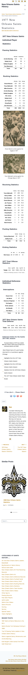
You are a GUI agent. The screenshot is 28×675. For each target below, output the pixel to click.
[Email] (25, 1)
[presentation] (14, 481)
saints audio (5, 600)
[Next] (24, 488)
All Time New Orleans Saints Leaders (13, 560)
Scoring (4, 607)
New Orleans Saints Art (9, 574)
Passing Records (7, 595)
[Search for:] (14, 521)
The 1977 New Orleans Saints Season (22, 448)
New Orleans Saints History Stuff (12, 581)
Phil (10, 407)
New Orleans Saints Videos (10, 590)
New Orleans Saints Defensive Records (13, 577)
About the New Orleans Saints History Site (16, 661)
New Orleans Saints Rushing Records (13, 584)
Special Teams (6, 611)
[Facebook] (13, 1)
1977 (3, 401)
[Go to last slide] (4, 488)
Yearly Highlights (7, 614)
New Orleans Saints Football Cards (12, 579)
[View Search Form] (25, 9)
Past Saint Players (7, 597)
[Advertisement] (14, 539)
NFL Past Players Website (20, 656)
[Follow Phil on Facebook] (10, 439)
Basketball (5, 563)
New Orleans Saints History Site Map (17, 659)
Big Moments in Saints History (11, 565)
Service (4, 609)
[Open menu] (25, 5)
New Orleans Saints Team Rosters (12, 588)
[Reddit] (22, 1)
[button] (11, 396)
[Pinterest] (19, 1)
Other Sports (6, 593)
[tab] (11, 512)
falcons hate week (7, 567)
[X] (16, 1)
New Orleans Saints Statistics (10, 30)
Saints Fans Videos (7, 602)
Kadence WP (21, 670)
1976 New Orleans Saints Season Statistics (7, 448)
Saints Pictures (6, 604)
